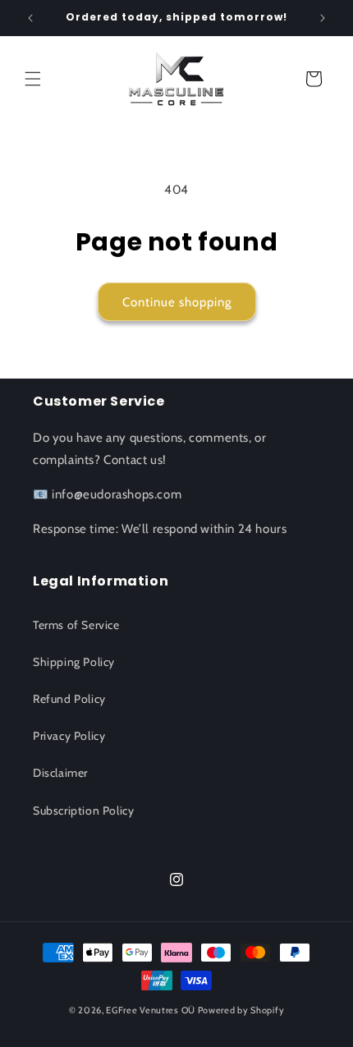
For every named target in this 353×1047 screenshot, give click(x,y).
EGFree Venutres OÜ (150, 1010)
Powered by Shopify (241, 1010)
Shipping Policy (74, 661)
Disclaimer (60, 772)
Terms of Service (76, 625)
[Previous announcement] (30, 18)
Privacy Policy (69, 735)
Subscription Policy (83, 810)
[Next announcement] (323, 18)
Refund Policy (69, 698)
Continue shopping (177, 302)
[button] (33, 79)
